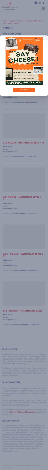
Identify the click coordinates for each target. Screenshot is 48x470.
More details (24, 89)
